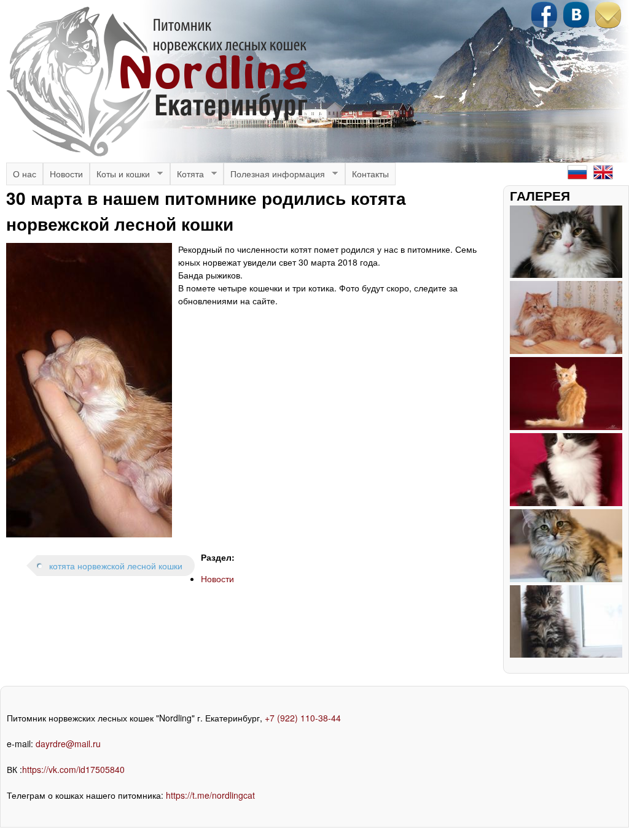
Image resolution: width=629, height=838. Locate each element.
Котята (187, 176)
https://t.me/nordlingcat (210, 795)
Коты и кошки (120, 176)
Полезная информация (274, 176)
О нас (24, 173)
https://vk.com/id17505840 (73, 769)
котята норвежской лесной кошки (115, 565)
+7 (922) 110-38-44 (303, 718)
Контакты (370, 173)
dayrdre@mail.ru (68, 743)
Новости (66, 173)
